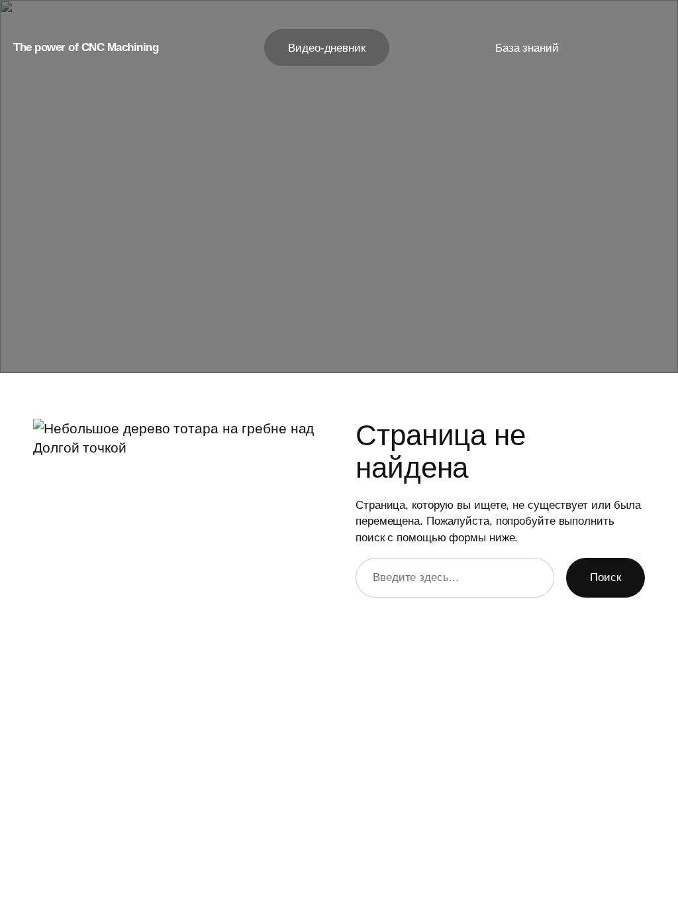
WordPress (622, 871)
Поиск (605, 577)
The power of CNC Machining (85, 47)
